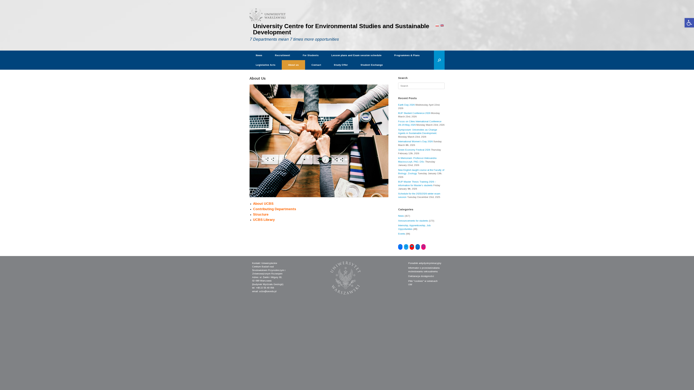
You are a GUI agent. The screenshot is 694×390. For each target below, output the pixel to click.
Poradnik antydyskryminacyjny (424, 263)
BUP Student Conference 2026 (414, 113)
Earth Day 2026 (406, 104)
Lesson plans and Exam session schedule (356, 55)
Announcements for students (413, 220)
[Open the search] (439, 60)
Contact (316, 65)
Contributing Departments (274, 209)
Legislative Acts (265, 65)
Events (401, 233)
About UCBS (263, 203)
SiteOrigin (344, 303)
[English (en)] (442, 25)
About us (293, 65)
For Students (311, 55)
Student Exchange (372, 65)
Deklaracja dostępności (421, 276)
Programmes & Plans (407, 55)
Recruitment (282, 55)
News (259, 55)
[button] (689, 22)
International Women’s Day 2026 (415, 141)
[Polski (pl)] (437, 25)
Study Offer (341, 65)
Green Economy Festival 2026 (414, 149)
